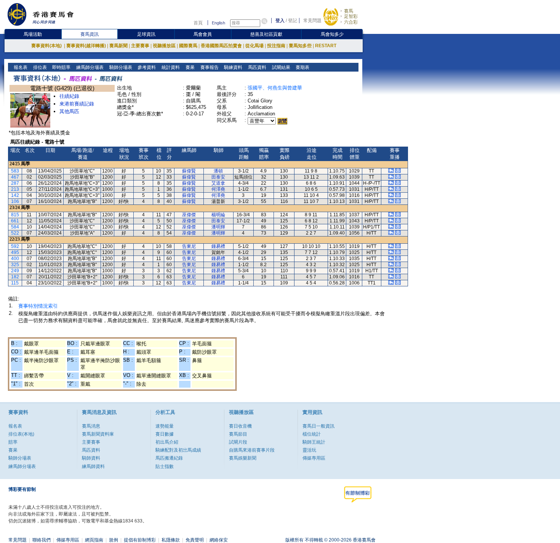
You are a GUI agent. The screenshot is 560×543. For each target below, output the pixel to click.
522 (15, 233)
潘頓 (218, 171)
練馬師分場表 (89, 67)
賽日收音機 (240, 426)
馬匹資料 (256, 67)
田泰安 (218, 177)
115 (15, 283)
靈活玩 (309, 450)
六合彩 (351, 22)
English (218, 23)
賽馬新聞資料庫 (98, 434)
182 (15, 276)
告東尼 (189, 246)
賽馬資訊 (89, 34)
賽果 (189, 67)
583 (15, 171)
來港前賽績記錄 (76, 104)
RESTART (325, 45)
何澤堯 (218, 189)
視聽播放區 (164, 45)
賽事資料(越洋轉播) (86, 45)
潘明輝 (218, 227)
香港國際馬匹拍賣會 (221, 45)
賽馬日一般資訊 (318, 426)
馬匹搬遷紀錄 (169, 458)
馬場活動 (33, 34)
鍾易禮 (218, 246)
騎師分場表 (120, 67)
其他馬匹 (69, 111)
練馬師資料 (93, 466)
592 (15, 246)
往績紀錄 (69, 96)
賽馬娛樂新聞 (242, 458)
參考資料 (146, 67)
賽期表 (301, 67)
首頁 (198, 23)
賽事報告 (209, 67)
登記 (292, 20)
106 (15, 201)
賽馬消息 (91, 426)
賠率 (13, 442)
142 (15, 195)
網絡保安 (219, 540)
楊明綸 (218, 214)
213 (15, 189)
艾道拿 (218, 183)
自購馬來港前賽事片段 (252, 450)
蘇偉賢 (189, 171)
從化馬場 (254, 45)
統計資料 (170, 67)
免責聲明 (195, 540)
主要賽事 (140, 45)
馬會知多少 (332, 34)
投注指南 (276, 45)
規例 (113, 540)
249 (15, 270)
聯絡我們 (41, 540)
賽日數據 (164, 434)
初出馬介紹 (166, 442)
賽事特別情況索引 (38, 306)
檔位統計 (311, 434)
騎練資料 (232, 67)
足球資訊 (146, 34)
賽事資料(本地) (47, 45)
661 (15, 221)
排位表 (39, 67)
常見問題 (312, 20)
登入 (280, 20)
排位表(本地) (21, 434)
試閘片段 (238, 442)
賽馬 (348, 11)
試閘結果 (280, 67)
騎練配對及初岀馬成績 (178, 450)
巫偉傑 (189, 214)
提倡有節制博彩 (140, 540)
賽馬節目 (238, 434)
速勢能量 (164, 426)
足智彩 (351, 16)
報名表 (20, 67)
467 (15, 177)
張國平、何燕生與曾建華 (275, 88)
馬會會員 (203, 34)
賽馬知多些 (300, 45)
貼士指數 (164, 466)
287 (15, 183)
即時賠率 (60, 67)
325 (15, 264)
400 (15, 258)
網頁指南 (94, 540)
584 (15, 227)
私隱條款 (171, 540)
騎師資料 (91, 458)
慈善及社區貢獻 (266, 34)
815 (15, 214)
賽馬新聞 (118, 45)
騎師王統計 (313, 442)
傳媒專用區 (313, 458)
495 (15, 252)
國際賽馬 (188, 45)
